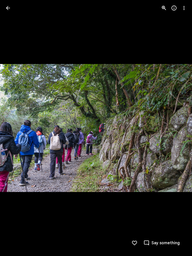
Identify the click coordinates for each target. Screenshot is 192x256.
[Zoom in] (164, 8)
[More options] (184, 8)
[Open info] (174, 8)
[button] (14, 128)
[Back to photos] (8, 8)
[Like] (135, 243)
